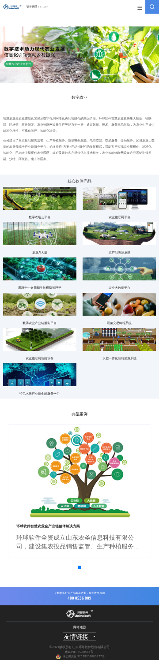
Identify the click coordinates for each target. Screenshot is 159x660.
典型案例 (79, 413)
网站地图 (79, 627)
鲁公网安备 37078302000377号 (84, 656)
